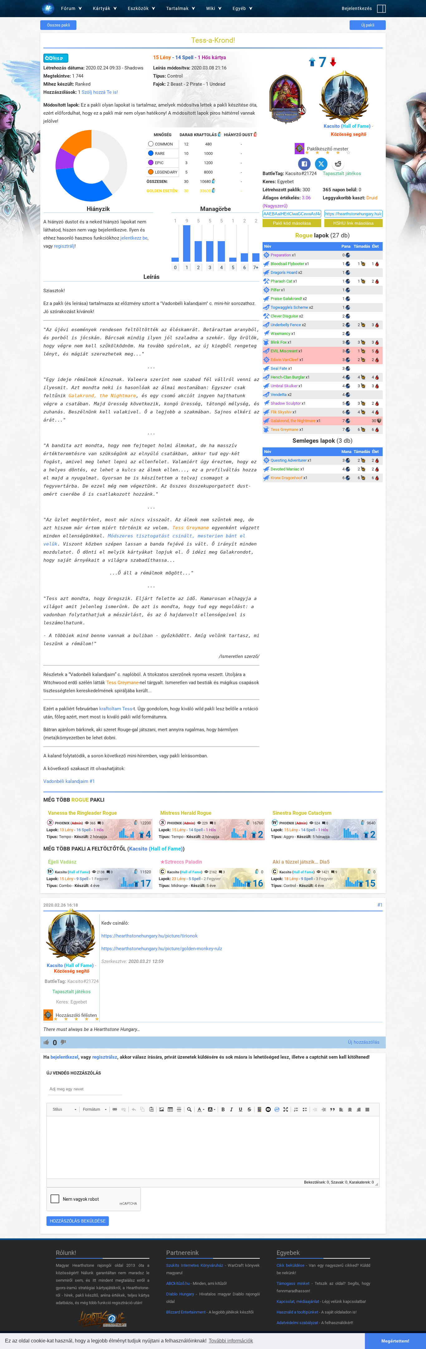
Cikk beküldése (290, 1265)
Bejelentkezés (357, 8)
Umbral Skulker (284, 386)
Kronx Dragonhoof (287, 477)
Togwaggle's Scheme (289, 307)
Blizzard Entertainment (186, 1312)
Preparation (281, 255)
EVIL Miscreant (284, 351)
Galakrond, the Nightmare (102, 395)
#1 (380, 905)
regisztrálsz (104, 1057)
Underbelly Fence (286, 324)
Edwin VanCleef (284, 359)
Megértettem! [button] (395, 1340)
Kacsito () (347, 126)
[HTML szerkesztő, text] (213, 1147)
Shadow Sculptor (286, 403)
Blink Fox (279, 342)
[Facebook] (304, 164)
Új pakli (367, 25)
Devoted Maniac (285, 469)
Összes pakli (58, 25)
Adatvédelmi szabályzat (297, 1322)
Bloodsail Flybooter (287, 263)
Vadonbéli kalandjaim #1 (69, 781)
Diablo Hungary (180, 1294)
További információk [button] (231, 1340)
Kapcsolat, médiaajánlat (298, 1301)
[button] (64, 1109)
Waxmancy (280, 333)
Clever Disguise (284, 316)
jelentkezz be (134, 238)
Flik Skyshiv (281, 412)
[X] (321, 164)
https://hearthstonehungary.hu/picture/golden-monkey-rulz (161, 948)
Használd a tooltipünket (297, 1312)
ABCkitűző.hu (178, 1283)
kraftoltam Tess (115, 709)
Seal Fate (279, 368)
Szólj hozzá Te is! (100, 92)
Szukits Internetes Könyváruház (194, 1265)
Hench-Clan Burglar (288, 377)
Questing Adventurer (289, 460)
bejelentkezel (64, 1057)
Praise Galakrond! (286, 298)
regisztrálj (64, 246)
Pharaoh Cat (281, 281)
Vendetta (279, 394)
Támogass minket (293, 1283)
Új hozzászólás (364, 1042)
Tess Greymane (190, 528)
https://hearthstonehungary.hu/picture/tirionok (149, 936)
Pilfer (275, 290)
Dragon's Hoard (284, 272)
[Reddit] (338, 164)
